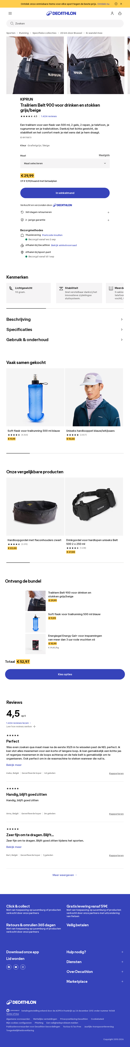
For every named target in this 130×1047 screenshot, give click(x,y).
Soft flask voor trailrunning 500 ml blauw (34, 430)
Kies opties (65, 674)
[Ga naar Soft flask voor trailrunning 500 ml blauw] (35, 622)
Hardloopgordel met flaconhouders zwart (34, 540)
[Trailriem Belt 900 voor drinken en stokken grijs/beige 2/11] (96, 65)
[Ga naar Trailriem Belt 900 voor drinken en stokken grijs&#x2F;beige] (35, 601)
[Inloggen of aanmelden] (112, 13)
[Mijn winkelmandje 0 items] (120, 13)
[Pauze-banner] (116, 3)
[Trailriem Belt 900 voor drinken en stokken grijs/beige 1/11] (35, 65)
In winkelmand (65, 193)
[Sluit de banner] (121, 3)
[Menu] (10, 13)
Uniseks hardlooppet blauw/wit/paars (90, 430)
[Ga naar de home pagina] (61, 13)
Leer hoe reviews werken (19, 726)
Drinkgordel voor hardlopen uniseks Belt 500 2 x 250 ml (92, 541)
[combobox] (65, 163)
